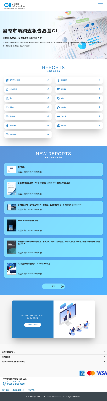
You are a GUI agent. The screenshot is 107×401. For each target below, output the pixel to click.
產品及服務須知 (18, 390)
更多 (53, 286)
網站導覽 (31, 390)
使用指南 (5, 390)
